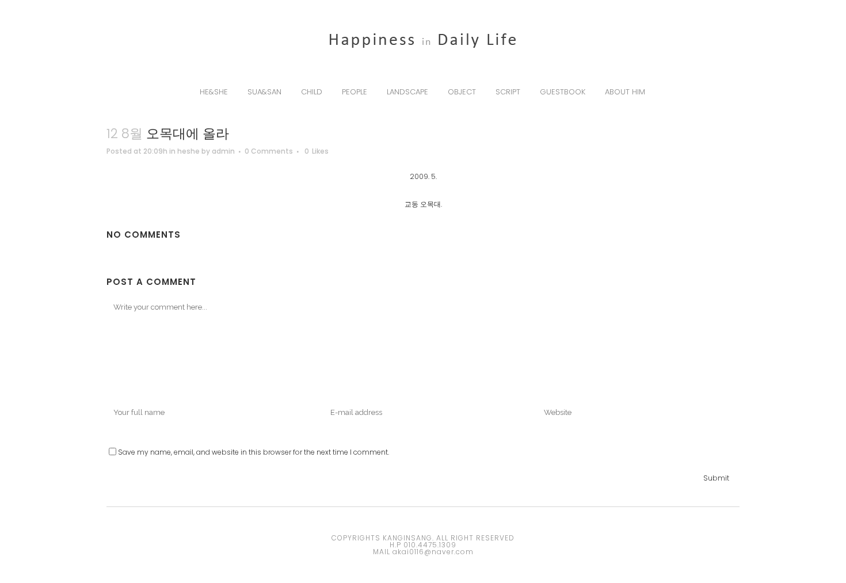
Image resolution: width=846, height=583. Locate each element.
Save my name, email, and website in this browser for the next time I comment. (253, 452)
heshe (188, 151)
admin (223, 151)
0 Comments (269, 151)
